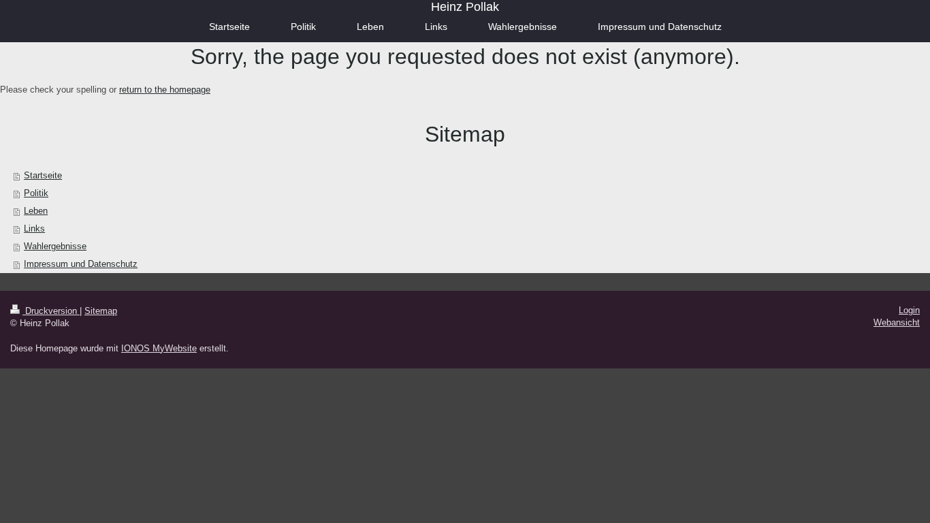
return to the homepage (164, 89)
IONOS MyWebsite (159, 348)
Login (909, 310)
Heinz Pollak (465, 7)
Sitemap (100, 311)
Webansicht (896, 322)
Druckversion (51, 311)
